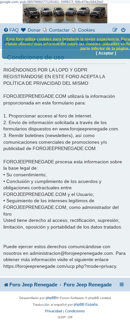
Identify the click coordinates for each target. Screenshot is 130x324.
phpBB (51, 298)
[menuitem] (11, 30)
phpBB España (86, 304)
